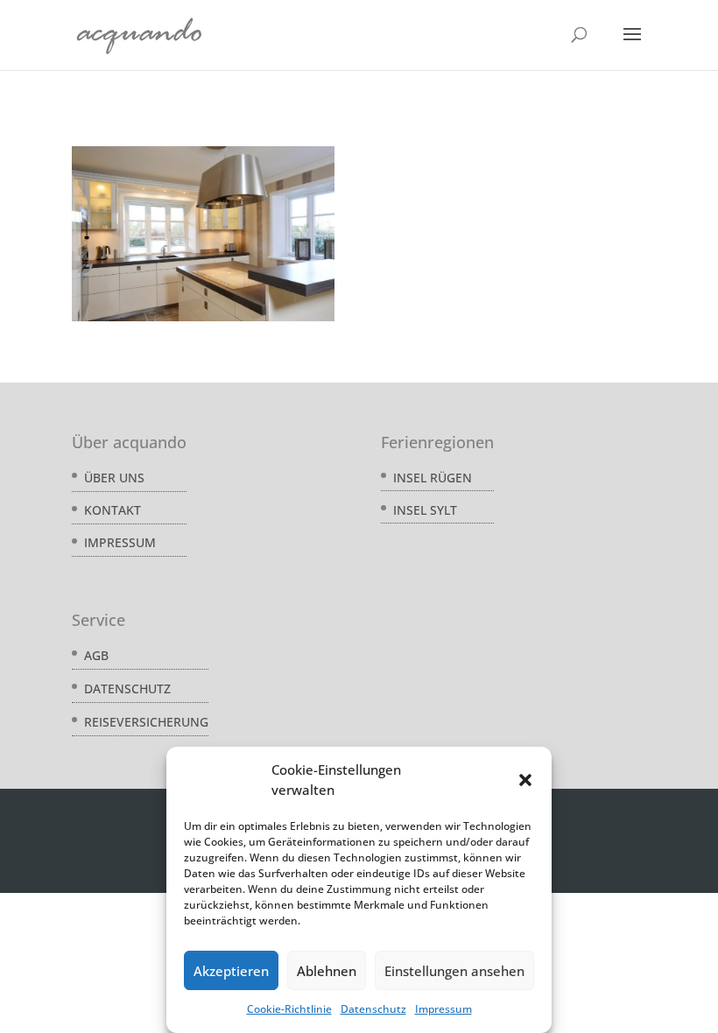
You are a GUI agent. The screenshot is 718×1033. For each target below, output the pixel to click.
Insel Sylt (425, 510)
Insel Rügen (432, 477)
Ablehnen (326, 971)
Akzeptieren (231, 971)
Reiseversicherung (146, 721)
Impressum (443, 1008)
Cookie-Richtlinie (289, 1008)
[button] (525, 780)
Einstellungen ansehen (454, 971)
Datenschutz (373, 1008)
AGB (96, 655)
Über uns (114, 477)
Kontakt (112, 510)
